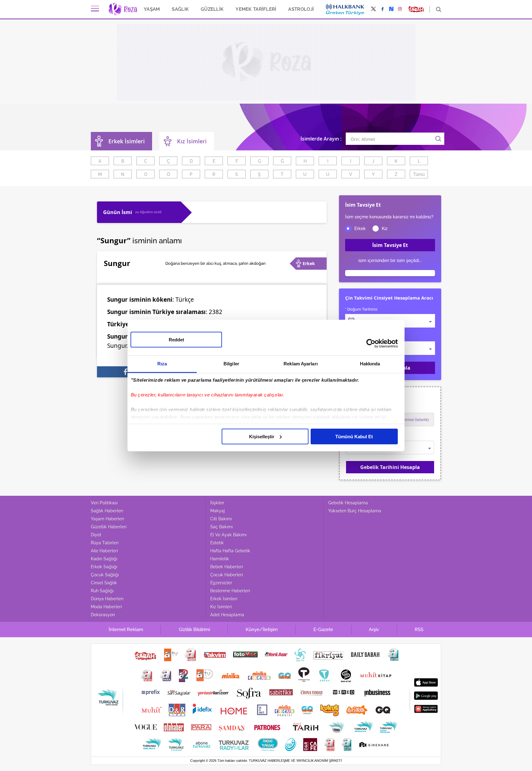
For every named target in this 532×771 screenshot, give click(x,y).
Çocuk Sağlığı (105, 574)
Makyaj (217, 510)
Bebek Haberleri (226, 566)
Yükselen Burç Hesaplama (354, 510)
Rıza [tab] (162, 363)
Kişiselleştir (261, 436)
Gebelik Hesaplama (348, 502)
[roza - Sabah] (122, 9)
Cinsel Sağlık (104, 582)
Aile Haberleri (104, 550)
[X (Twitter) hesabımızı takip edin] (373, 9)
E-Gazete (323, 629)
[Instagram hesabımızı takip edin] (400, 9)
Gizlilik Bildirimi (194, 629)
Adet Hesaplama (227, 614)
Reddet (176, 339)
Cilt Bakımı (221, 518)
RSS (419, 629)
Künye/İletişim (262, 629)
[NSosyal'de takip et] (391, 9)
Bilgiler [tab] (231, 363)
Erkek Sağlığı (104, 566)
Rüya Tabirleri (105, 542)
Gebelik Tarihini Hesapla (390, 467)
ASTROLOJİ (301, 9)
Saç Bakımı (221, 526)
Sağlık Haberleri (107, 510)
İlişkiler (217, 502)
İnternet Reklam (126, 629)
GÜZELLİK (212, 9)
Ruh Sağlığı (102, 590)
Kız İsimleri (192, 141)
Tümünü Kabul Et (354, 436)
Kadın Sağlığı (104, 558)
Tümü (419, 174)
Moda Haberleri (106, 606)
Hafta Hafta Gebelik (230, 550)
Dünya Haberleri (107, 598)
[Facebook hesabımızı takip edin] (383, 9)
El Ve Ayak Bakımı (228, 534)
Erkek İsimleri (223, 598)
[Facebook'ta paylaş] (125, 371)
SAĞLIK (180, 9)
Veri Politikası (104, 502)
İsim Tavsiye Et (390, 245)
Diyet (96, 534)
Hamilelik (219, 558)
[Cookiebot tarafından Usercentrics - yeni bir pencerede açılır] (371, 343)
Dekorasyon (103, 614)
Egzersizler (221, 582)
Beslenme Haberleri (230, 590)
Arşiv (374, 629)
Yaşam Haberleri (107, 518)
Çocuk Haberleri (226, 574)
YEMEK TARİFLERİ (256, 9)
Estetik (217, 542)
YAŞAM (152, 9)
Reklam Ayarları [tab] (301, 363)
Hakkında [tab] (370, 363)
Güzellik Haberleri (109, 526)
